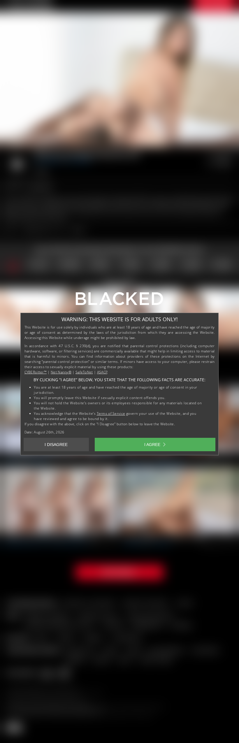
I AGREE (152, 444)
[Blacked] (119, 301)
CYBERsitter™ (35, 372)
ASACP (102, 372)
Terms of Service (111, 413)
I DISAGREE (56, 444)
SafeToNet (84, 372)
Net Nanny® (61, 372)
